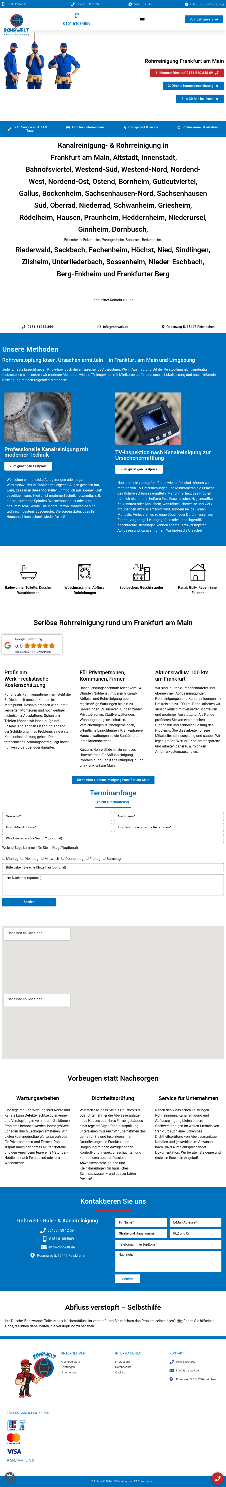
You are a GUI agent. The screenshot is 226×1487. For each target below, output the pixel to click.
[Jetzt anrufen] (217, 1478)
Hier (180, 1321)
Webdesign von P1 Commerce (133, 1481)
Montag (12, 859)
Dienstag (31, 859)
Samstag (114, 859)
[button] (142, 19)
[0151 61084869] (76, 15)
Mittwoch (52, 859)
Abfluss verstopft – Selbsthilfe (113, 1307)
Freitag (95, 859)
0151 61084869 (76, 23)
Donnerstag (74, 859)
